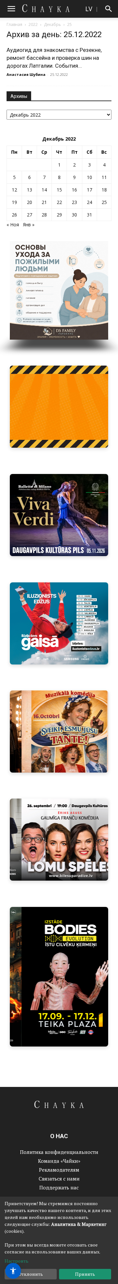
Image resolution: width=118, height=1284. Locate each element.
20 (29, 202)
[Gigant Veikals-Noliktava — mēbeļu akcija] (59, 407)
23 (74, 202)
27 (29, 215)
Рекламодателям (59, 1169)
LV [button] (88, 8)
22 (59, 202)
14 (44, 190)
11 (104, 177)
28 (44, 215)
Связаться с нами (59, 1178)
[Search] (109, 9)
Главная (14, 24)
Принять (85, 1274)
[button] (11, 9)
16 (74, 190)
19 (14, 202)
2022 (33, 24)
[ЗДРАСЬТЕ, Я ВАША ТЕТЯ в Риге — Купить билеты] (59, 731)
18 (104, 190)
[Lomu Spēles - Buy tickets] (59, 840)
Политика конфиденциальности (59, 1152)
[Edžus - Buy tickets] (59, 623)
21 (44, 202)
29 (59, 215)
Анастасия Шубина (26, 74)
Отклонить (30, 1274)
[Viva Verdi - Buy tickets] (59, 515)
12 (14, 190)
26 (14, 215)
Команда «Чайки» (59, 1161)
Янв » (28, 224)
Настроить (17, 1261)
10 (89, 177)
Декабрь (52, 24)
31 (89, 215)
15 (59, 190)
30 (74, 215)
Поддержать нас (59, 1187)
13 (29, 190)
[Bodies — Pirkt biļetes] (59, 977)
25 (104, 202)
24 (89, 202)
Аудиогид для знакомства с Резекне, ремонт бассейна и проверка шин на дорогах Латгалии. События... (54, 58)
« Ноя (13, 224)
